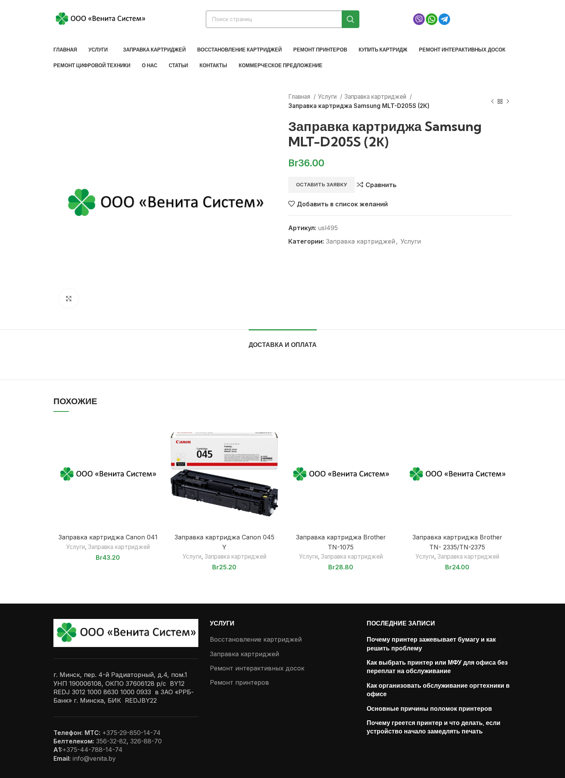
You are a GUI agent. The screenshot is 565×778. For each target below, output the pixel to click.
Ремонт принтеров (239, 682)
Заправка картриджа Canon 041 (108, 537)
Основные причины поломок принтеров (429, 708)
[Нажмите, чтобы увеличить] (68, 298)
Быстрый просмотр (156, 449)
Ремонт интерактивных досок (257, 668)
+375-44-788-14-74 (92, 749)
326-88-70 (146, 741)
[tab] (283, 341)
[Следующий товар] (508, 101)
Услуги (328, 96)
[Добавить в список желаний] (156, 432)
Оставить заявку (321, 184)
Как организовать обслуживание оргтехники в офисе (438, 690)
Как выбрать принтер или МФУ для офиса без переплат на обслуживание (437, 667)
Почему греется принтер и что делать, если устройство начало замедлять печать (433, 727)
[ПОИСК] (350, 19)
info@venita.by (94, 758)
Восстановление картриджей (256, 639)
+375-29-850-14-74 (131, 733)
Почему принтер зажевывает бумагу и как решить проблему (431, 643)
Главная (300, 96)
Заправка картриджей (376, 96)
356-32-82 (111, 741)
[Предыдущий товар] (492, 101)
